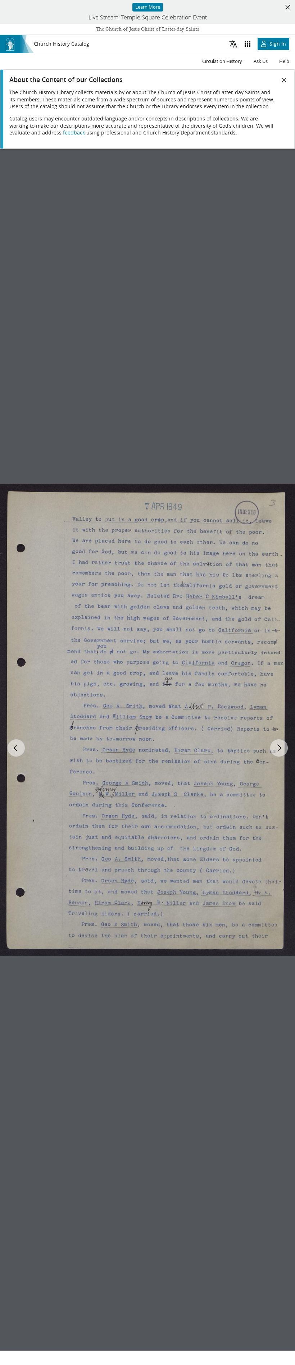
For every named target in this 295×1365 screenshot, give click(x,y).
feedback (74, 132)
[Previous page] (16, 748)
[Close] (284, 80)
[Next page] (279, 748)
